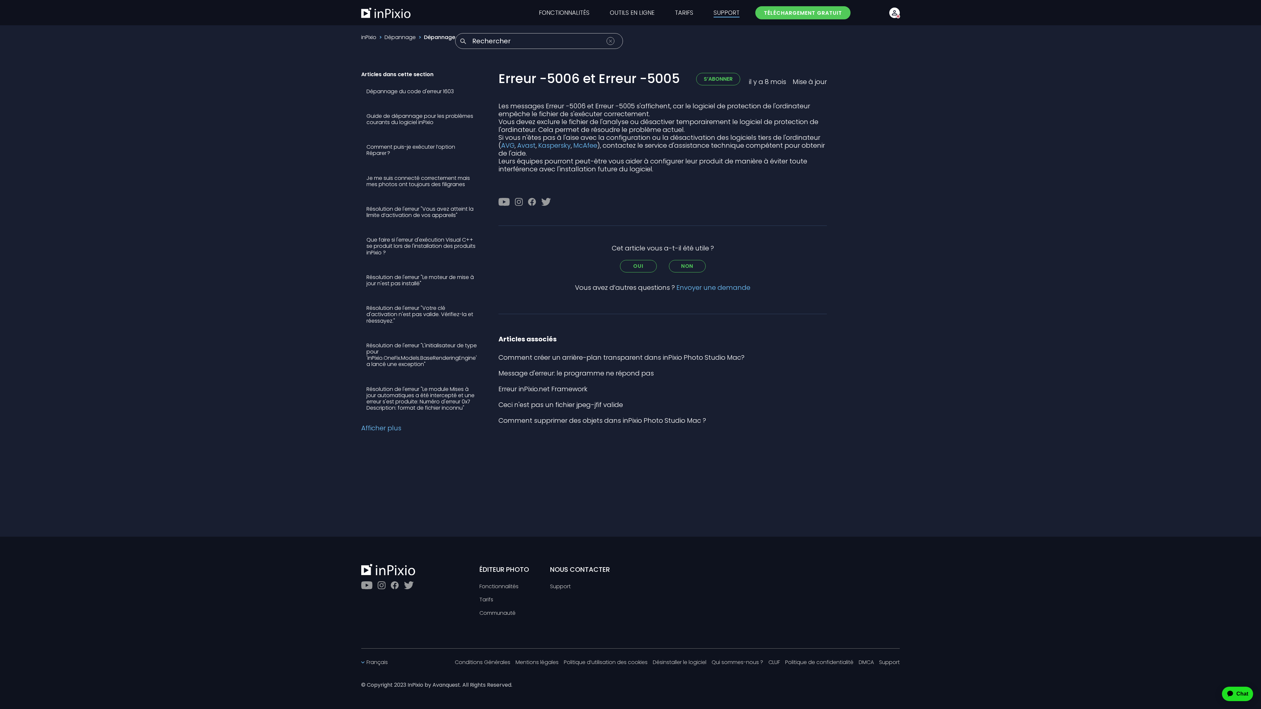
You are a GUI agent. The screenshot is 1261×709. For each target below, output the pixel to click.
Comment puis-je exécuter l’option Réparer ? (410, 150)
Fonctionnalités (499, 586)
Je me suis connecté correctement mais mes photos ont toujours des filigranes (418, 181)
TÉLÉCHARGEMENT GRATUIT (803, 13)
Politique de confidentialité (819, 662)
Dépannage (400, 37)
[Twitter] (546, 202)
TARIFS (684, 13)
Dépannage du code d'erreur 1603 (410, 91)
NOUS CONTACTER (580, 569)
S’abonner (718, 79)
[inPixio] (385, 12)
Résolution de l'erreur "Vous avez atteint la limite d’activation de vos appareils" (420, 212)
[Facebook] (532, 202)
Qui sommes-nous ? (737, 662)
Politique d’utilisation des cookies (606, 662)
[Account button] (894, 13)
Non (687, 266)
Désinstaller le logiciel (679, 662)
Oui (638, 266)
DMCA (866, 662)
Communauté (497, 613)
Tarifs (486, 599)
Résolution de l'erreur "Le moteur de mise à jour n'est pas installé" (420, 280)
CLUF (774, 662)
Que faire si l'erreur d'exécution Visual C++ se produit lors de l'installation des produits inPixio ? (421, 246)
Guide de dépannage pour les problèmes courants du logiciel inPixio (419, 119)
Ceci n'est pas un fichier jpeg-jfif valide (560, 404)
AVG (508, 145)
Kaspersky (554, 145)
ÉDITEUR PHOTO (504, 569)
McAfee (585, 145)
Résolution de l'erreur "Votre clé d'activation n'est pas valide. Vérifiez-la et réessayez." (419, 314)
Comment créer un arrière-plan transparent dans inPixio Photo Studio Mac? (621, 357)
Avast (526, 145)
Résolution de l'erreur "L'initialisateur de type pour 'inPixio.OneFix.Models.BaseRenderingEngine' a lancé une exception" (421, 355)
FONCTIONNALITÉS (564, 13)
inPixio (368, 37)
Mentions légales (537, 662)
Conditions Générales (482, 662)
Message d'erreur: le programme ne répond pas (576, 373)
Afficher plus (381, 428)
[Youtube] (504, 202)
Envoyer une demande (713, 287)
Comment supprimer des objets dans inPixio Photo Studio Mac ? (602, 420)
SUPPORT (727, 13)
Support (560, 586)
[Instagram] (519, 202)
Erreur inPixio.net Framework (542, 389)
